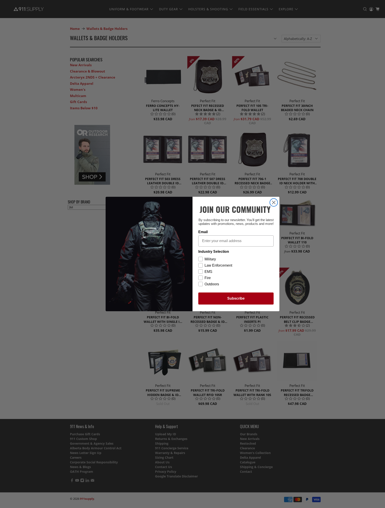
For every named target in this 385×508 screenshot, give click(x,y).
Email (203, 232)
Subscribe (236, 298)
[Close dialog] (274, 202)
